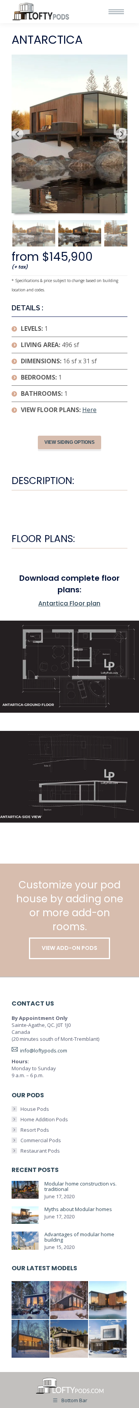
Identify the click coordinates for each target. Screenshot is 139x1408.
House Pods (34, 1109)
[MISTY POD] (69, 1339)
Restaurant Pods (40, 1150)
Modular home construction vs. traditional (80, 1186)
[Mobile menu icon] (116, 12)
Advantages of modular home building (79, 1237)
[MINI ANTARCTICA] (31, 1300)
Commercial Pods (40, 1140)
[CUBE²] (108, 1339)
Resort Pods (34, 1130)
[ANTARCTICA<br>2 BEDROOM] (69, 1300)
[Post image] (25, 1190)
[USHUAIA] (31, 1339)
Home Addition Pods (44, 1119)
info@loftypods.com (43, 1050)
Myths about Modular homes (78, 1209)
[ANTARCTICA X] (108, 1300)
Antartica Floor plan (69, 603)
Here (89, 409)
